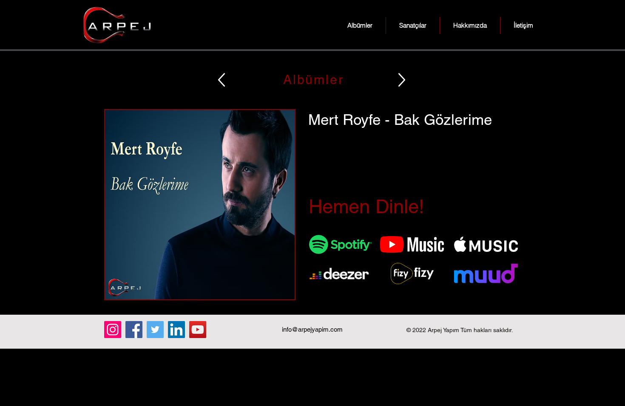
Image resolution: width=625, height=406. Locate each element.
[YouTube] (197, 329)
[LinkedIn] (176, 329)
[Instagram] (112, 329)
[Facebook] (133, 329)
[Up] (221, 80)
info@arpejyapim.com (312, 329)
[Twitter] (155, 329)
